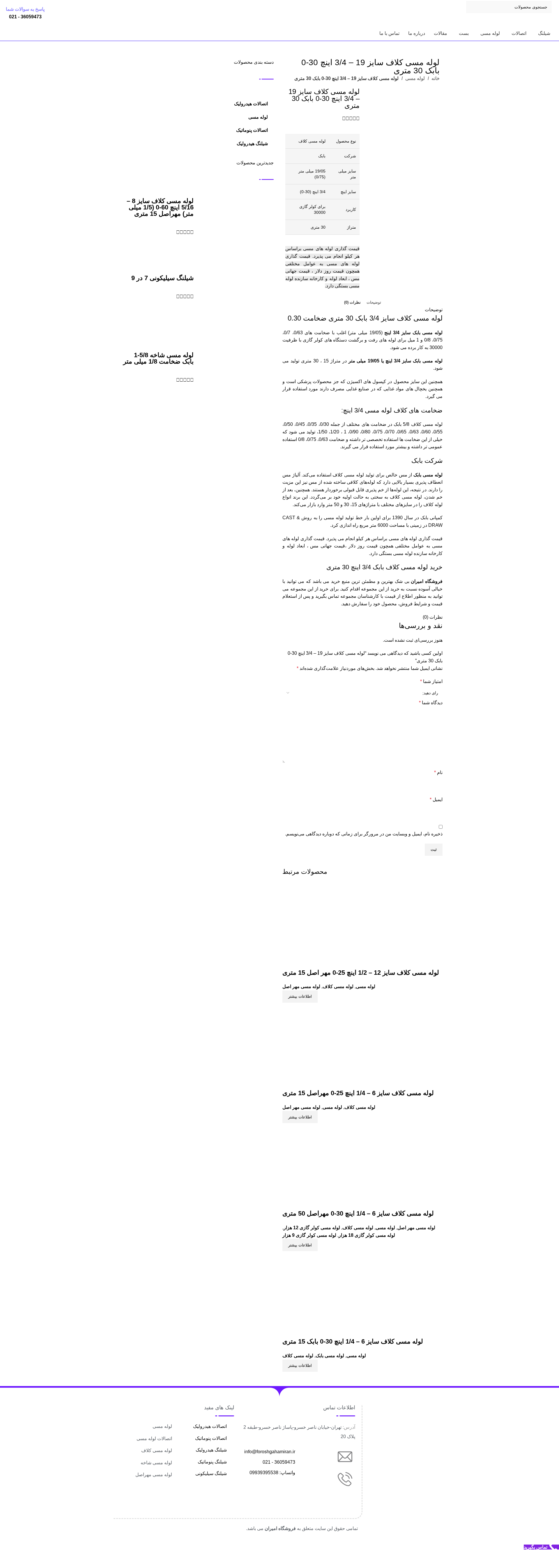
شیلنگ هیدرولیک (252, 143)
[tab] (374, 302)
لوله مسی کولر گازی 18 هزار (367, 1235)
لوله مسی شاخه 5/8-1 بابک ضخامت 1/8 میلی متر (158, 358)
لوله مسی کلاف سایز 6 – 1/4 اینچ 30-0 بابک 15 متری (352, 1341)
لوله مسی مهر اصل (301, 986)
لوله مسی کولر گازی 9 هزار (309, 1235)
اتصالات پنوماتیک (252, 130)
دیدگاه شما (431, 702)
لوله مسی (414, 78)
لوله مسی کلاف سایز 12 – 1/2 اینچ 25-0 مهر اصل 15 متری (360, 972)
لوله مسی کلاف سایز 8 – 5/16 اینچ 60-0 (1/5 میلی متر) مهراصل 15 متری (160, 207)
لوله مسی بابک (330, 1355)
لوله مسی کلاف (338, 986)
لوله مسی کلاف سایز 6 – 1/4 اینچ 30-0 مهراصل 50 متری (358, 1213)
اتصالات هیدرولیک (251, 103)
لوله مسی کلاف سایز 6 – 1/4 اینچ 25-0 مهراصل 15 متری (358, 1093)
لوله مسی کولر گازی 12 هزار (312, 1227)
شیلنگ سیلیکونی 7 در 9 (162, 278)
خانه (435, 78)
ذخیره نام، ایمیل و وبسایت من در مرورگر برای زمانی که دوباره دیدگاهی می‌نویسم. (364, 833)
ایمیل (436, 799)
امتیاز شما (431, 681)
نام (438, 772)
